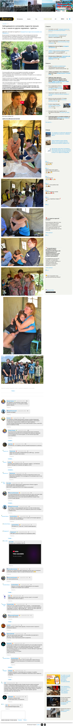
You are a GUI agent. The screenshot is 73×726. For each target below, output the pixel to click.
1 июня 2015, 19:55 (25, 615)
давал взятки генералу (63, 117)
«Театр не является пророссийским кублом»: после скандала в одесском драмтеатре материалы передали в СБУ (60, 142)
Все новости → (49, 122)
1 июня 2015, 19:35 (22, 451)
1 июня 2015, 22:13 (25, 658)
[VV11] (2, 704)
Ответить (9, 407)
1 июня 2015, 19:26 (19, 444)
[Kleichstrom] (5, 473)
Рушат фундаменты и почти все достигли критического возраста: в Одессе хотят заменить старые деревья (65, 689)
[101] (2, 683)
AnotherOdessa (13, 516)
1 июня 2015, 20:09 (23, 506)
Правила (20, 720)
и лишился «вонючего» (58, 118)
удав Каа (10, 444)
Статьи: (48, 130)
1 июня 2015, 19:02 (22, 410)
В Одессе (50, 66)
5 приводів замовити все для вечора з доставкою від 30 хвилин (58, 30)
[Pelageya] (5, 670)
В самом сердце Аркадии (54, 104)
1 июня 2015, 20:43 (25, 524)
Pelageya (10, 670)
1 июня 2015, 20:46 (23, 532)
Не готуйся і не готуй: (53, 29)
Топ (36, 19)
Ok (42, 724)
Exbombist (9, 643)
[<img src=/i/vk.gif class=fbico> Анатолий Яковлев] (5, 495)
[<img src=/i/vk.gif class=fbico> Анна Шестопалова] (3, 571)
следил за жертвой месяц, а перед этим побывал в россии (58, 82)
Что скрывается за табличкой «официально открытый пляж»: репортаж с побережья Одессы (61, 134)
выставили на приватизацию (59, 66)
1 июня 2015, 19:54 (25, 492)
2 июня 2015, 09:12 (19, 541)
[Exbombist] (3, 645)
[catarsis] (3, 627)
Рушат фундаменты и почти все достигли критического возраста (57, 35)
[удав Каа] (5, 446)
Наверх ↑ (13, 390)
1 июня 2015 (4, 23)
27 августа (48, 26)
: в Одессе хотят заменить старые (57, 36)
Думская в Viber (50, 290)
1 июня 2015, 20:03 (16, 625)
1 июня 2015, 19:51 (21, 604)
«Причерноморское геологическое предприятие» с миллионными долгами (57, 68)
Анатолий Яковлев (13, 492)
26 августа (48, 63)
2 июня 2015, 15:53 (20, 473)
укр (55, 18)
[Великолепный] (3, 636)
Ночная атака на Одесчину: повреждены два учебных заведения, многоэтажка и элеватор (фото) (5, 9)
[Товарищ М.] (6, 531)
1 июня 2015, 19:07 (17, 418)
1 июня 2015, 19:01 (21, 401)
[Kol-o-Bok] (3, 483)
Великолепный (10, 633)
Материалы (20, 19)
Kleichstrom (12, 473)
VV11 (7, 705)
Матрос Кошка (10, 401)
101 (5, 683)
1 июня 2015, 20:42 (25, 584)
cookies (38, 724)
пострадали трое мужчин (65, 710)
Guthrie (9, 462)
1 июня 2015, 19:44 (18, 462)
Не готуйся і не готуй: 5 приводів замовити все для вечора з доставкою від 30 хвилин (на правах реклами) (65, 678)
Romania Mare (10, 604)
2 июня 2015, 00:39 (17, 595)
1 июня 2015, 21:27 (19, 633)
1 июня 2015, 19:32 (24, 569)
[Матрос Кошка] (3, 403)
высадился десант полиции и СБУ (59, 73)
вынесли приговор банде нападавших (58, 42)
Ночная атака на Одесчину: (55, 56)
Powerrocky (12, 451)
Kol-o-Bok (9, 483)
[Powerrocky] (5, 451)
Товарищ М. (13, 532)
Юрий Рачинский (12, 410)
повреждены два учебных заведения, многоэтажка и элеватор (59, 57)
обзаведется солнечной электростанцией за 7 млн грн (58, 94)
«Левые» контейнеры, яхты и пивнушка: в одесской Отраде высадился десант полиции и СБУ (20, 9)
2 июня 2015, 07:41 (11, 683)
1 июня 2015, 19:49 (24, 577)
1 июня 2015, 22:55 (19, 670)
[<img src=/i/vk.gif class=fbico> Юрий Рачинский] (3, 413)
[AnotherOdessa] (5, 516)
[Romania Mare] (3, 605)
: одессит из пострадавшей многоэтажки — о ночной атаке (57, 52)
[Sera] (5, 598)
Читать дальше (49, 232)
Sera (9, 595)
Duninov (9, 418)
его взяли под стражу (64, 112)
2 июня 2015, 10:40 (20, 696)
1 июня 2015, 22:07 (18, 643)
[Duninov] (3, 420)
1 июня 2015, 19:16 (22, 430)
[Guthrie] (4, 462)
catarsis (8, 625)
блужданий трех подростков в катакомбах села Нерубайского (22, 32)
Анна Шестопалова (12, 569)
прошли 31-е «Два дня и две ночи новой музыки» (55, 88)
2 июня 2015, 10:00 (14, 705)
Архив (28, 19)
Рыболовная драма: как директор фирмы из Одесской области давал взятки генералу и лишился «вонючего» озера (48, 9)
